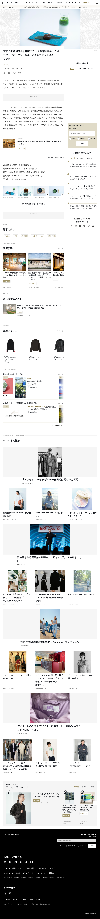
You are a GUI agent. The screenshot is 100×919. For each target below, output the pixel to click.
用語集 (51, 873)
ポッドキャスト (41, 873)
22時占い (50, 2)
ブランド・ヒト (40, 2)
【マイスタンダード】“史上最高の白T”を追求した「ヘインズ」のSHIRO (82, 187)
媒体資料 (23, 877)
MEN (73, 138)
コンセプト (39, 899)
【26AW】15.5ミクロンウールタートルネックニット (10, 359)
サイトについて (8, 877)
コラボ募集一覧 (30, 403)
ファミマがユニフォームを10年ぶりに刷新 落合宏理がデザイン (87, 808)
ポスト (18, 873)
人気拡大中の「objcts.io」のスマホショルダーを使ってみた (83, 178)
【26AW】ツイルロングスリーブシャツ (35, 358)
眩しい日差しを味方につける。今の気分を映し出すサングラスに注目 (83, 207)
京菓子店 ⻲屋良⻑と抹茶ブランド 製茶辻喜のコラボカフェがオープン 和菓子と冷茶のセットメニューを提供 (55, 7)
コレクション (76, 2)
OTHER (93, 138)
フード (19, 7)
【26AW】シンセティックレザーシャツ (60, 358)
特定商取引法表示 (45, 904)
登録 (82, 143)
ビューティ (23, 2)
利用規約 (38, 877)
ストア (31, 2)
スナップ (67, 2)
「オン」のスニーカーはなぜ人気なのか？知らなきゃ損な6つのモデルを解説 (83, 166)
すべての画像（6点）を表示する (33, 204)
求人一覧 (19, 374)
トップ (3, 7)
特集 (16, 2)
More (85, 3)
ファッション (81, 158)
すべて (72, 68)
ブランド (7, 899)
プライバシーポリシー (48, 877)
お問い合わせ (60, 877)
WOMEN (82, 138)
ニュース (10, 2)
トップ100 (59, 2)
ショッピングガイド (9, 904)
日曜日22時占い (30, 868)
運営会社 (31, 877)
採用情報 (16, 877)
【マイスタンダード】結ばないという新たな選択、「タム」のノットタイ (83, 197)
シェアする (18, 73)
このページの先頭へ (13, 834)
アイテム (15, 899)
